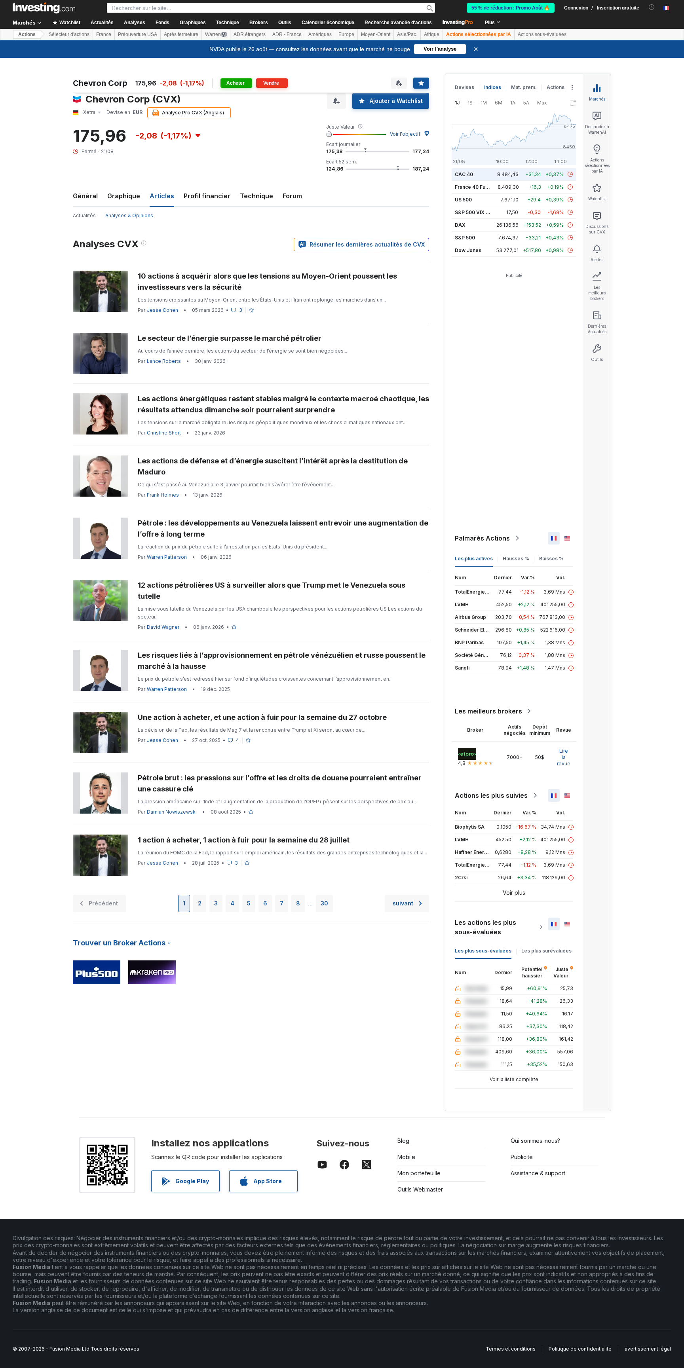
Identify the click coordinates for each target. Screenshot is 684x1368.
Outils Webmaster (420, 1189)
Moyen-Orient (375, 34)
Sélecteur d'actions (69, 34)
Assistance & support (538, 1173)
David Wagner (163, 627)
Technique (256, 196)
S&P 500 (465, 238)
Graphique (123, 196)
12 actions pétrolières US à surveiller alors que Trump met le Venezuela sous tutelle (271, 590)
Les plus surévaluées (546, 951)
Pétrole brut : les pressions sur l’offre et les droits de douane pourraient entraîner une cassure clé (280, 783)
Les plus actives (474, 559)
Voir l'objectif (405, 134)
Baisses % (551, 559)
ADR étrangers (250, 34)
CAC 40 (464, 174)
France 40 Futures (476, 187)
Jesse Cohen (162, 310)
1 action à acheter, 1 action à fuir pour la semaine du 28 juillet (244, 840)
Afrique (431, 34)
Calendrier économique (328, 22)
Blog (403, 1140)
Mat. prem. (524, 87)
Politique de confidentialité (580, 1349)
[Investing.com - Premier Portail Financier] (44, 7)
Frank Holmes (163, 495)
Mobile (406, 1157)
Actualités (84, 215)
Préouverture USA (137, 34)
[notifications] (651, 7)
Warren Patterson (167, 557)
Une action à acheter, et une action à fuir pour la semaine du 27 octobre (262, 717)
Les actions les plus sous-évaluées (485, 927)
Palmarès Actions (482, 538)
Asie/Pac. (407, 34)
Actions (27, 34)
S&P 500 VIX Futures (479, 212)
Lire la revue (563, 757)
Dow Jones (468, 250)
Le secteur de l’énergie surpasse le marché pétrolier (229, 338)
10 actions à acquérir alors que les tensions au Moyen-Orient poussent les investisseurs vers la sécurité (267, 281)
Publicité (522, 1157)
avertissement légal (648, 1349)
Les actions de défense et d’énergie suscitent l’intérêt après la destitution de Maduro (273, 466)
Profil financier (207, 196)
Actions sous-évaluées (542, 34)
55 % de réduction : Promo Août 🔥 (510, 8)
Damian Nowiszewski (172, 812)
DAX (460, 225)
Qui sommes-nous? (535, 1140)
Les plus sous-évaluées (483, 951)
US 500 (463, 200)
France (103, 34)
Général (85, 196)
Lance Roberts (164, 361)
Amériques (320, 34)
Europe (346, 34)
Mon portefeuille (419, 1173)
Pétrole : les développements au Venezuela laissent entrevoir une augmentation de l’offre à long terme (283, 528)
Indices (492, 87)
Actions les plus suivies (491, 795)
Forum (292, 196)
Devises (464, 87)
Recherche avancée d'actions (398, 22)
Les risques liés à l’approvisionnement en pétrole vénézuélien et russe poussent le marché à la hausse (282, 660)
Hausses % (516, 559)
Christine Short (164, 433)
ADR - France (287, 34)
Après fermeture (181, 34)
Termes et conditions (511, 1349)
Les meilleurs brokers (488, 711)
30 (324, 903)
